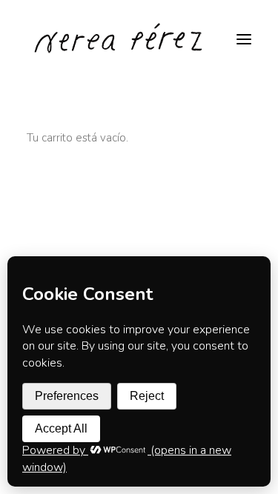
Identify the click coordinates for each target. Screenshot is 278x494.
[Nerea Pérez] (119, 39)
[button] (244, 39)
